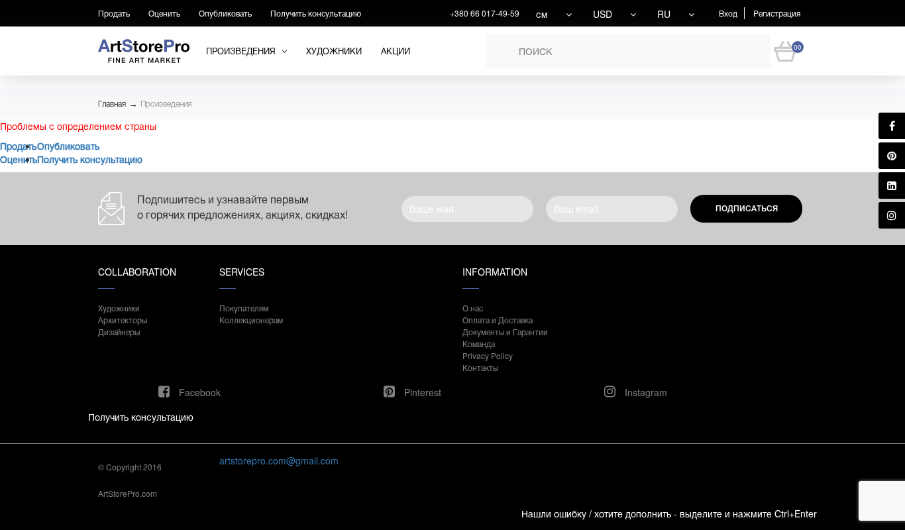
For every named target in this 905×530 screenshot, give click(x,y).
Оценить (164, 13)
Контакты (480, 367)
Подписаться (747, 208)
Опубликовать (225, 13)
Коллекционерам (251, 319)
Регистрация (776, 13)
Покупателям (243, 307)
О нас (472, 307)
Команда (478, 343)
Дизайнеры (119, 331)
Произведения (165, 104)
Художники (334, 50)
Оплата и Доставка (497, 319)
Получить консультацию (315, 13)
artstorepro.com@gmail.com (279, 460)
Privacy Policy (487, 355)
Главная (112, 104)
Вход (728, 13)
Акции (395, 50)
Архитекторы (122, 319)
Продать (114, 13)
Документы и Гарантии (505, 331)
